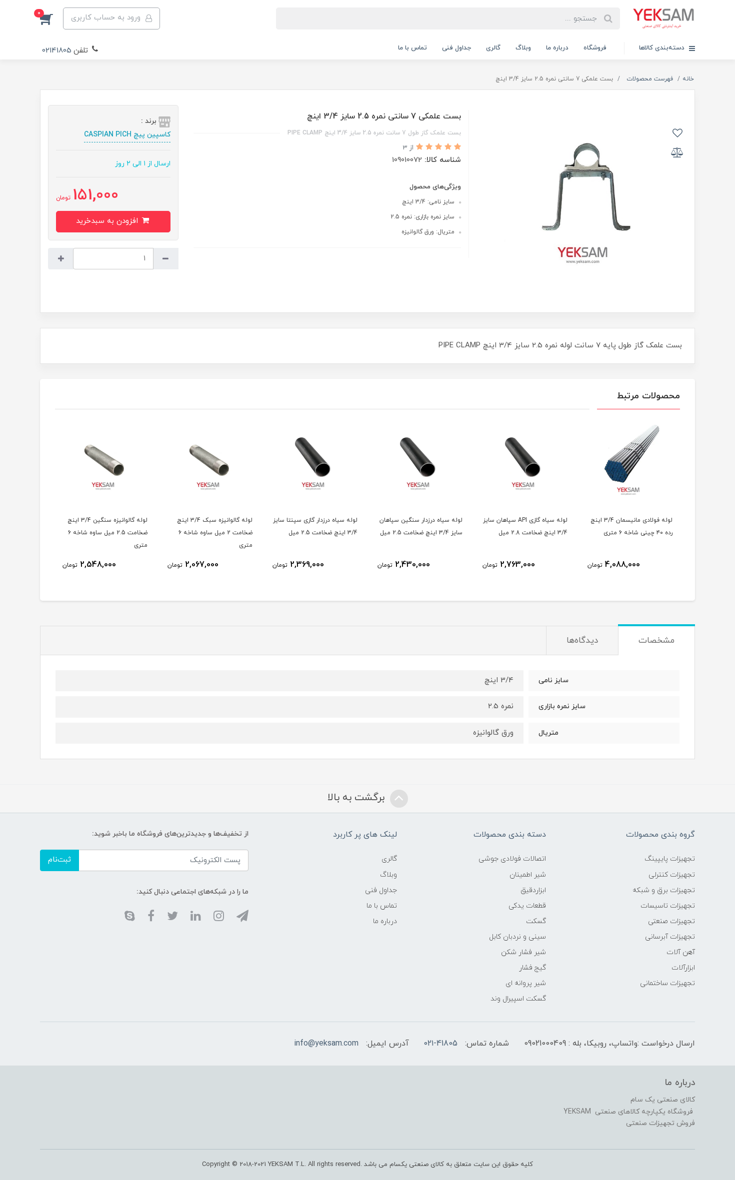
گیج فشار (532, 968)
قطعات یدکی (527, 906)
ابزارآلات (683, 968)
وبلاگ (523, 47)
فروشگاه (595, 47)
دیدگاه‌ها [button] (582, 641)
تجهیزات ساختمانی (667, 983)
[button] (51, 18)
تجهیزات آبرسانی (670, 937)
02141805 (57, 50)
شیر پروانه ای (526, 983)
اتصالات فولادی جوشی (512, 859)
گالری (493, 47)
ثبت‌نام (59, 860)
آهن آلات (680, 952)
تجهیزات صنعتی (671, 921)
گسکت (536, 921)
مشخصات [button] (656, 641)
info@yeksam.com (326, 1043)
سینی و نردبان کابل (517, 937)
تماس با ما (412, 47)
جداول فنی (456, 47)
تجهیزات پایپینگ (669, 859)
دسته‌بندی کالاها (662, 47)
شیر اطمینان (528, 875)
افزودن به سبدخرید (108, 221)
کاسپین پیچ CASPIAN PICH (127, 134)
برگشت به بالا (358, 798)
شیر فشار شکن (523, 952)
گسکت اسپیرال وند (518, 999)
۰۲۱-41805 (441, 1043)
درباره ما (557, 47)
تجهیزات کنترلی (671, 875)
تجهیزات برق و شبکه (663, 890)
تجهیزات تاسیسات (667, 906)
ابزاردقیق (533, 890)
